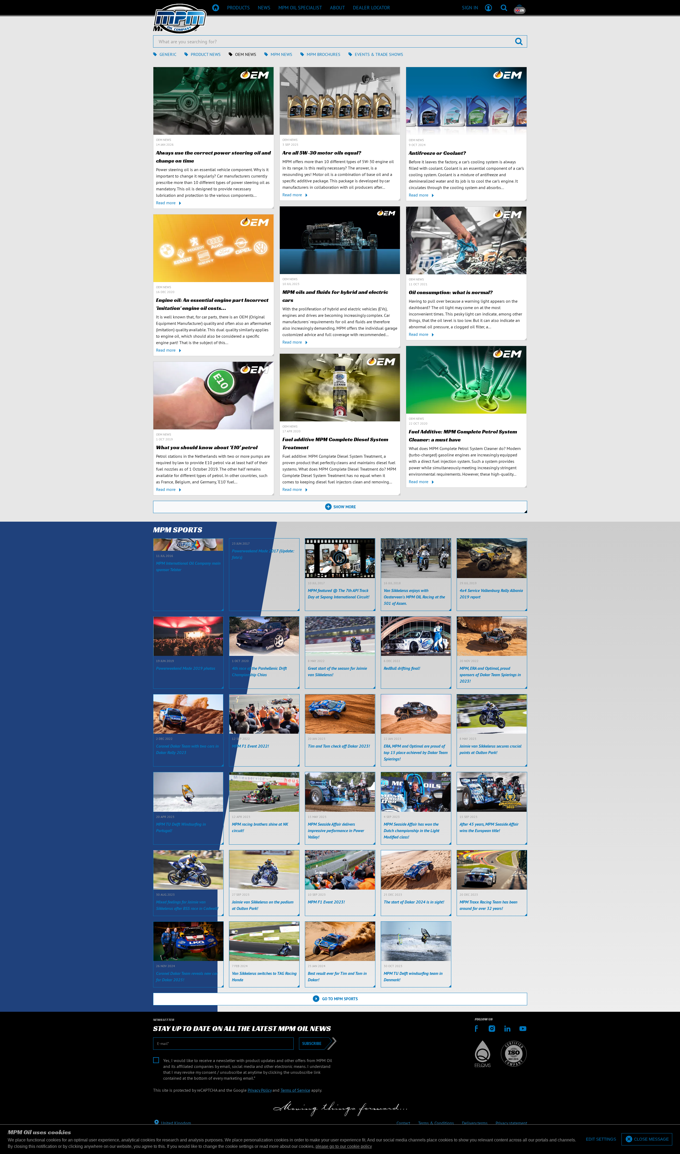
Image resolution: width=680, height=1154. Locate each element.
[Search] (504, 7)
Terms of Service (295, 1090)
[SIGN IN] (488, 7)
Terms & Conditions (436, 1123)
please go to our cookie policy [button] (344, 1146)
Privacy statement (511, 1123)
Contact (403, 1123)
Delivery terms (475, 1123)
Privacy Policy (259, 1090)
